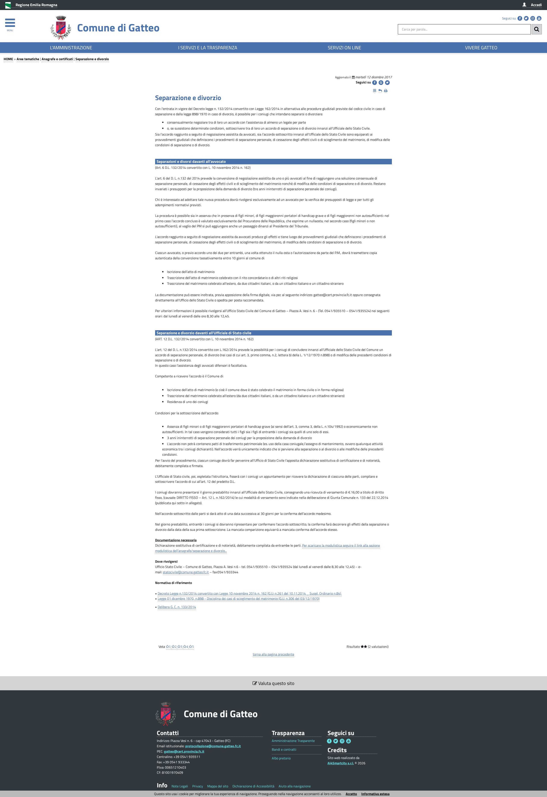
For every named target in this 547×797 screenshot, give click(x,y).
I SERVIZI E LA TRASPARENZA (207, 47)
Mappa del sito (217, 786)
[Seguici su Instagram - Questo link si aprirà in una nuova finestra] (532, 18)
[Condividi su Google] (381, 82)
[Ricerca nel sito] (537, 29)
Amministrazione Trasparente (293, 741)
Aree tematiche (28, 58)
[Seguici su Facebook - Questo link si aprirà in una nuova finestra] (520, 18)
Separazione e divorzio (92, 58)
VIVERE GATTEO (481, 47)
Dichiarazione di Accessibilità (253, 786)
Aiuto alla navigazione (295, 786)
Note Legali (180, 786)
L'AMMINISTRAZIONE (71, 47)
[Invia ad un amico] (380, 90)
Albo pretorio (281, 758)
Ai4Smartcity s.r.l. (341, 763)
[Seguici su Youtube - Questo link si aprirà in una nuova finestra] (539, 18)
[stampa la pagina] (385, 90)
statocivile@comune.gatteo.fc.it (186, 572)
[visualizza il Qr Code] (374, 90)
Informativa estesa (375, 793)
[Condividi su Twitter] (387, 82)
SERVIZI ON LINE (344, 47)
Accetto (351, 793)
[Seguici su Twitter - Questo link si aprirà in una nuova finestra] (526, 18)
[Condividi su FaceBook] (374, 82)
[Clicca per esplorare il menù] (10, 21)
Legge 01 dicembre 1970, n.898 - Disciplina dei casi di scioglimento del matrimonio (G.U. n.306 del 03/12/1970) (238, 598)
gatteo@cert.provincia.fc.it (184, 751)
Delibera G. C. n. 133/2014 (177, 606)
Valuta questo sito (275, 683)
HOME (8, 58)
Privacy (197, 786)
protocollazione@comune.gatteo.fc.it (213, 746)
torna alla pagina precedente (273, 654)
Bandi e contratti (284, 749)
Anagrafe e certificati (57, 58)
